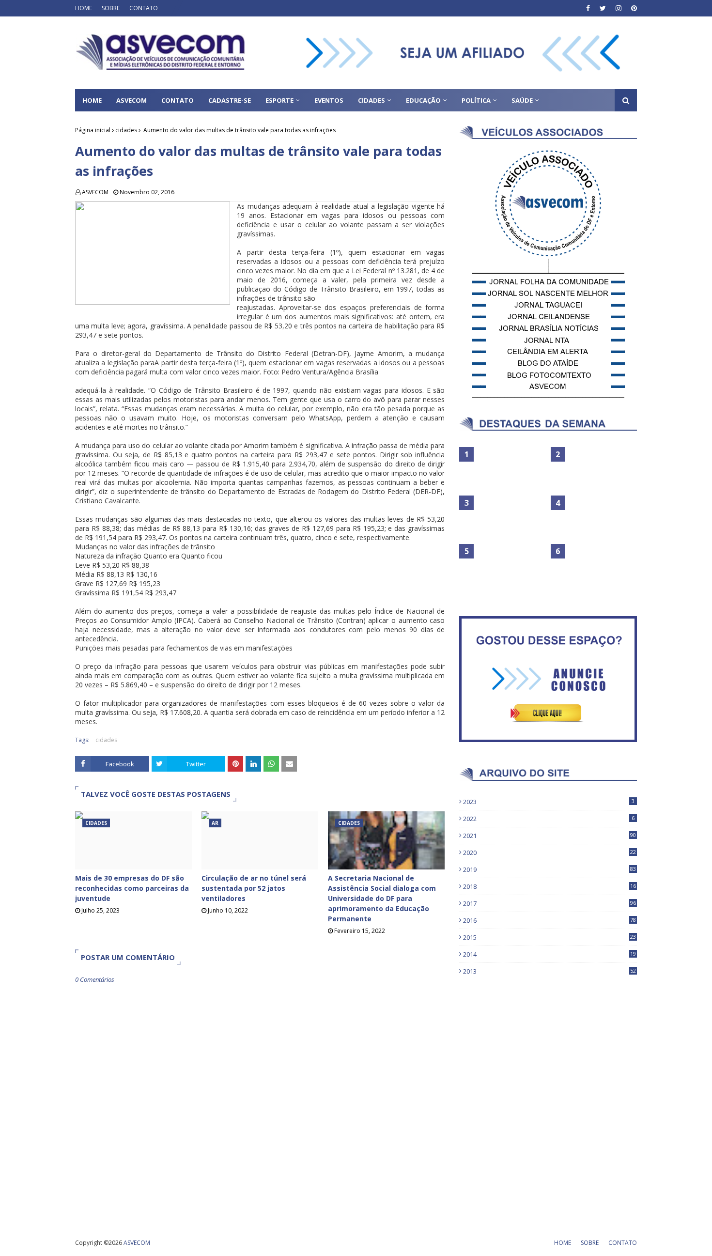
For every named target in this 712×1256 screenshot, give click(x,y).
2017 (549, 903)
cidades (126, 130)
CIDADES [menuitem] (371, 100)
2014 (549, 954)
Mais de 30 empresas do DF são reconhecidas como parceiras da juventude (132, 888)
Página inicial (92, 130)
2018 (549, 886)
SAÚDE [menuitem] (522, 100)
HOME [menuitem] (92, 100)
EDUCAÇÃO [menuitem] (423, 100)
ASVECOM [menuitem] (131, 100)
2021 (549, 835)
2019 (549, 869)
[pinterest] (633, 8)
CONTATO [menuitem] (177, 100)
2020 (549, 852)
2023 (549, 801)
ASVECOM (95, 192)
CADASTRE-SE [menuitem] (229, 100)
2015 (549, 937)
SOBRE (111, 8)
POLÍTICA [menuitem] (476, 100)
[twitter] (602, 8)
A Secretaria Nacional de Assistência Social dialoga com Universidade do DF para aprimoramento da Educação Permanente (382, 898)
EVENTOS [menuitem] (328, 100)
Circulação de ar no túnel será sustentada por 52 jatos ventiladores (253, 888)
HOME (83, 8)
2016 (549, 920)
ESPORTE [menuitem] (279, 100)
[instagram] (618, 8)
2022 (549, 818)
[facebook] (588, 8)
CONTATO (143, 8)
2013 (549, 971)
